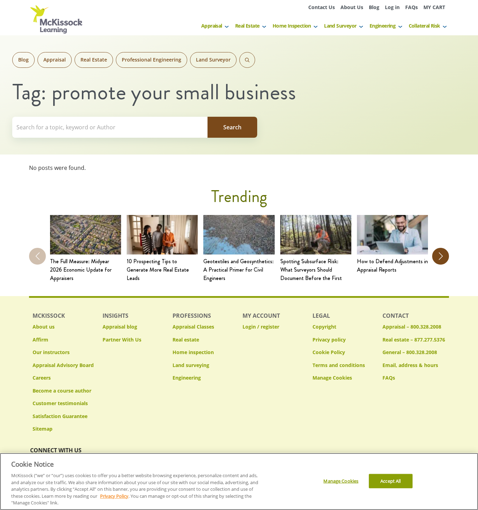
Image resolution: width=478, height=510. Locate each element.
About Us (351, 7)
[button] (440, 256)
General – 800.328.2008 (409, 352)
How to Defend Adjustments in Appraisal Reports (392, 265)
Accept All (390, 480)
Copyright (324, 326)
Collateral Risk (424, 25)
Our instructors (51, 352)
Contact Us (321, 7)
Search (247, 60)
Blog (374, 7)
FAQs (411, 7)
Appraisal (211, 25)
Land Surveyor (340, 25)
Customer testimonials (60, 403)
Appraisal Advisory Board (63, 365)
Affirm (40, 339)
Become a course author (62, 390)
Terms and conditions (338, 365)
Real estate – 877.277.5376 (413, 339)
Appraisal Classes (193, 326)
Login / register (260, 326)
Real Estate (247, 25)
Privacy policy (329, 339)
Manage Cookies (332, 378)
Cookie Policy (328, 352)
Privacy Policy (114, 496)
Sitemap (42, 428)
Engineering (382, 25)
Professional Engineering (151, 59)
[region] (239, 481)
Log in (392, 7)
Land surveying (191, 365)
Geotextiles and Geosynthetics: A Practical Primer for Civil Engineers (238, 269)
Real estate (186, 339)
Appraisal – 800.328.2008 (411, 326)
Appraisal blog (120, 326)
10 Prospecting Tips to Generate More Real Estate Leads (158, 269)
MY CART (434, 7)
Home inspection (193, 352)
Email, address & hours (410, 365)
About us (44, 326)
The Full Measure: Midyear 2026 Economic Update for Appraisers (81, 269)
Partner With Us (122, 339)
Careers (42, 377)
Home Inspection (292, 25)
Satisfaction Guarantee (60, 416)
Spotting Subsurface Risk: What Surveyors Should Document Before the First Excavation (311, 269)
